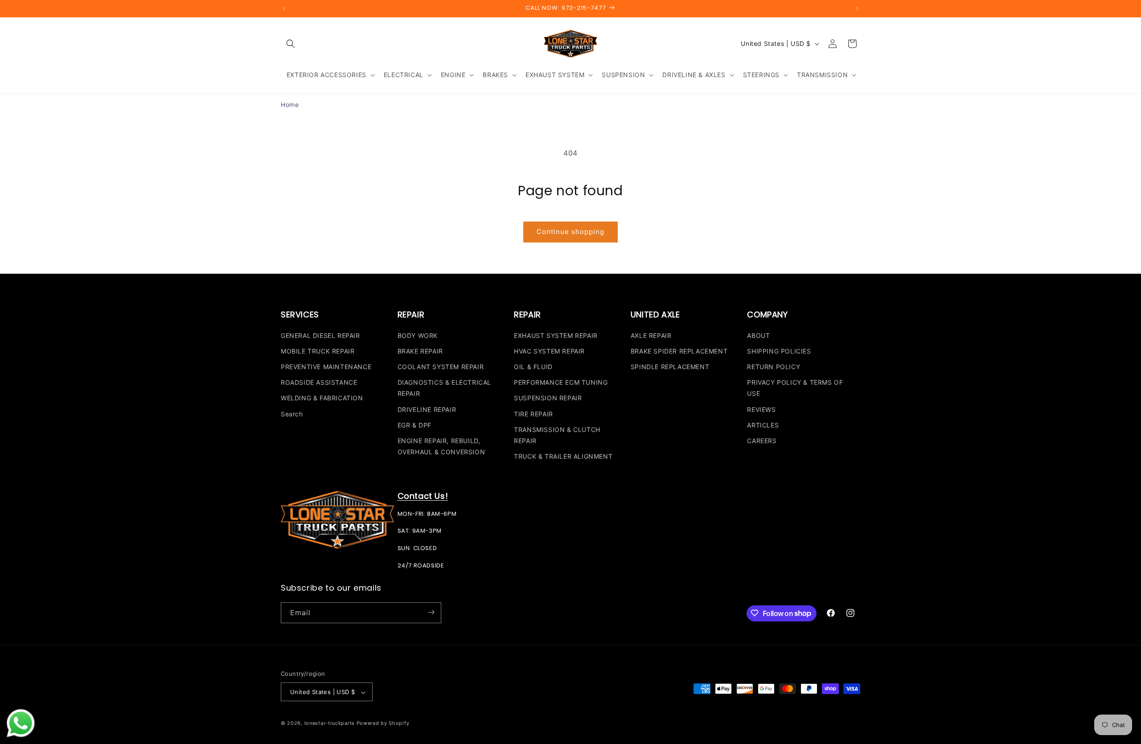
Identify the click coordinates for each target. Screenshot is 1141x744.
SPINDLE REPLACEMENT (670, 366)
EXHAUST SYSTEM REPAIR (556, 335)
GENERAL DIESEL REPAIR (320, 335)
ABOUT (758, 335)
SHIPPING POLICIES (779, 350)
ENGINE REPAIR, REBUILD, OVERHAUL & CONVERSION (441, 445)
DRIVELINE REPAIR (427, 409)
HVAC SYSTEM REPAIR (549, 350)
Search (292, 413)
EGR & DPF (414, 424)
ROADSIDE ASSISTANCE (319, 382)
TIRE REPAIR (533, 413)
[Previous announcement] (284, 8)
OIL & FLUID (533, 366)
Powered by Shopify (383, 723)
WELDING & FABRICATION (322, 398)
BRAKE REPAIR (420, 350)
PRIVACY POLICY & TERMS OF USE (795, 387)
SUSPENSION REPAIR (548, 398)
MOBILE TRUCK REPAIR (317, 350)
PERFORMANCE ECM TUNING (560, 382)
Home (290, 104)
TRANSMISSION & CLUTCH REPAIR (557, 434)
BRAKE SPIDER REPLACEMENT (679, 350)
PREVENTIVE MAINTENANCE (326, 366)
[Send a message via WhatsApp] (20, 723)
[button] (290, 43)
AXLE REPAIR (651, 335)
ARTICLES (763, 424)
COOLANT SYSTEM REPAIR (441, 366)
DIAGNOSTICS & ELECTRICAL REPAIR (444, 387)
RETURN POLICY (773, 366)
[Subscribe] (431, 612)
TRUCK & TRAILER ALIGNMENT (563, 456)
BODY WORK (418, 335)
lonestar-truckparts (329, 723)
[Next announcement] (857, 8)
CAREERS (761, 440)
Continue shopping (570, 231)
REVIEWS (761, 409)
